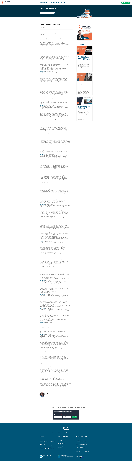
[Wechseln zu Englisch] (82, 457)
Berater (63, 2)
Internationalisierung (61, 443)
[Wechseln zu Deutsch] (80, 457)
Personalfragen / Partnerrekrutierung (64, 441)
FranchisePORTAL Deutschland (81, 443)
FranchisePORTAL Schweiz (80, 445)
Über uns (77, 448)
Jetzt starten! (126, 2)
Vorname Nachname (58, 414)
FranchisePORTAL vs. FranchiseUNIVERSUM (47, 441)
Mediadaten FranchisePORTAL (81, 441)
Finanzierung (60, 440)
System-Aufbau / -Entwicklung (63, 438)
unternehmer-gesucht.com (80, 447)
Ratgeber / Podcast (55, 2)
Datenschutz (60, 447)
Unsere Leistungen (44, 2)
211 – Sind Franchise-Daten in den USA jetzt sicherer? (84, 83)
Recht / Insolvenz (61, 444)
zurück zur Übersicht (44, 18)
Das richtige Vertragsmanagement (46, 447)
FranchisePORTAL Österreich (81, 444)
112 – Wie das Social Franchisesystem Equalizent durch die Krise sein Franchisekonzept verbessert (84, 58)
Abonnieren (74, 416)
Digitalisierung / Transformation (63, 446)
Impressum (78, 451)
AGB (76, 453)
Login (119, 2)
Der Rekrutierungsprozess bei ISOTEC (46, 445)
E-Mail (64, 414)
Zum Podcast (84, 38)
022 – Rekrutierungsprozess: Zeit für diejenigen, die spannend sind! (84, 107)
